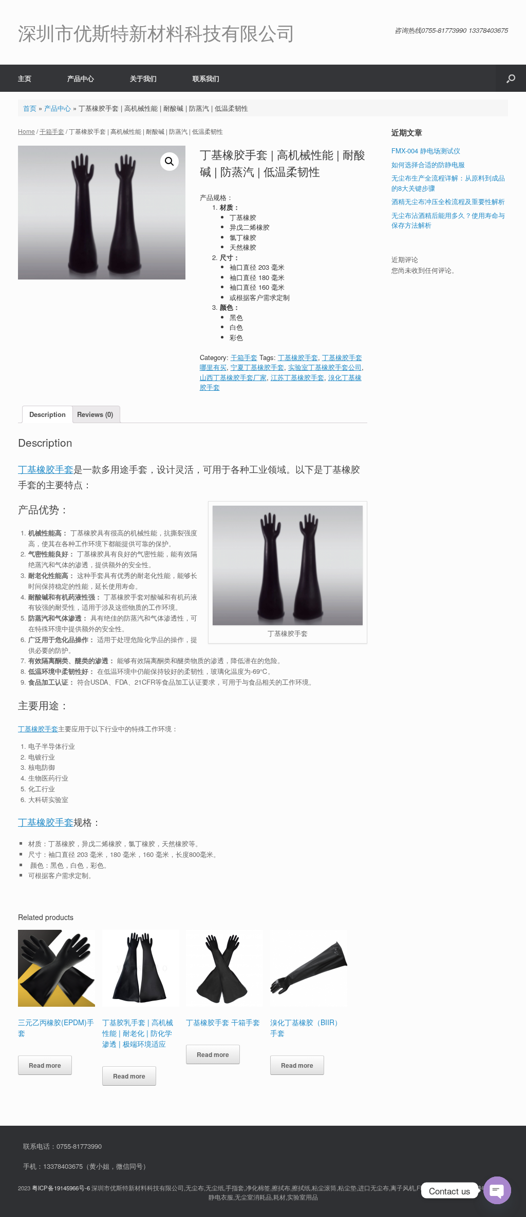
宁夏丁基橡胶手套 (257, 367)
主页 (24, 78)
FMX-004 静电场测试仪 (425, 150)
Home (26, 131)
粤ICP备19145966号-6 (61, 1188)
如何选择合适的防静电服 (428, 164)
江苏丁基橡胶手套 (297, 377)
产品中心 (80, 78)
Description (47, 414)
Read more (45, 1065)
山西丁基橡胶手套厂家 (233, 377)
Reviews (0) (95, 414)
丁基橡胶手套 (298, 357)
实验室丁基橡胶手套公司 (325, 367)
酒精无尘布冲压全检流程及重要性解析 (448, 201)
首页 (29, 108)
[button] (511, 78)
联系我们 (206, 78)
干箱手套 (52, 131)
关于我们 (143, 78)
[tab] (47, 415)
